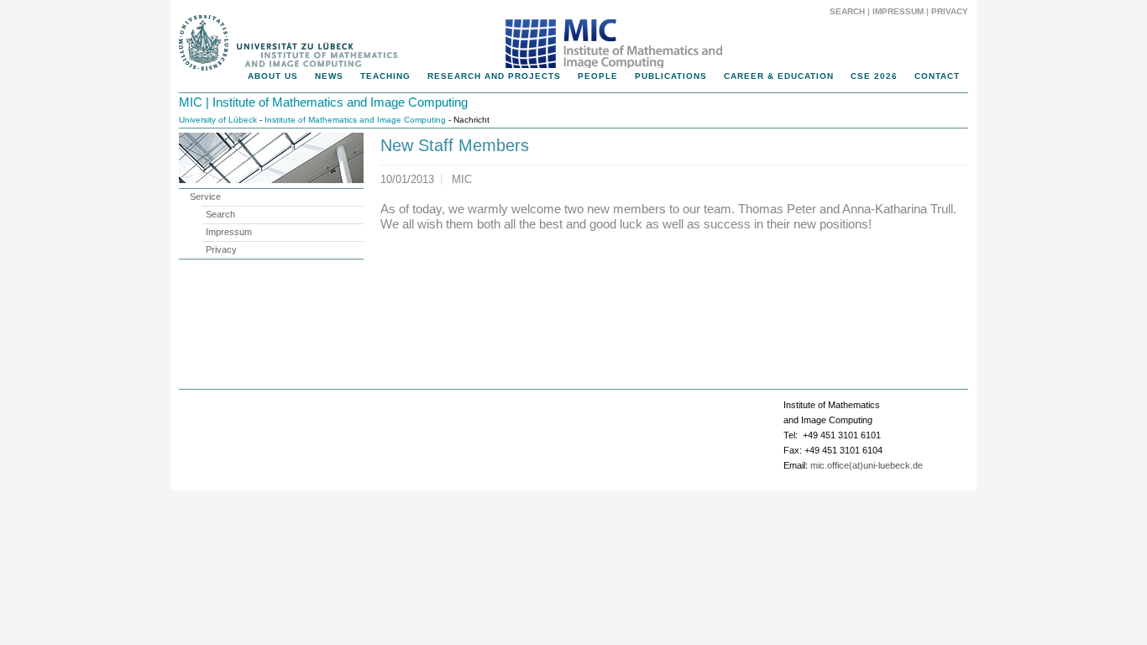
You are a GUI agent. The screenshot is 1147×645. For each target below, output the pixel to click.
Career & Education (779, 76)
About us (273, 76)
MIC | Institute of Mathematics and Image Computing (323, 102)
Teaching (385, 76)
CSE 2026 (874, 76)
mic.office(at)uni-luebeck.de (866, 465)
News (329, 76)
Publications (671, 76)
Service (205, 196)
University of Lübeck (218, 119)
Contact (937, 76)
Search (847, 11)
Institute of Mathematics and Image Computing (355, 119)
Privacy (949, 11)
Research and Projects (494, 76)
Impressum (898, 11)
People (598, 76)
